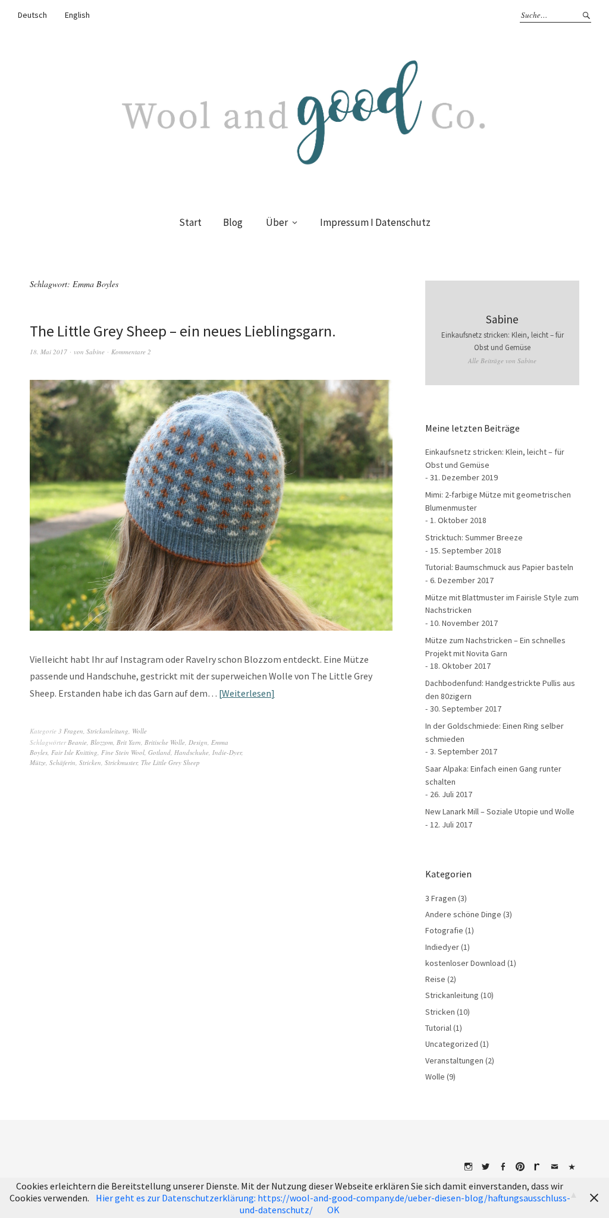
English (77, 15)
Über (277, 222)
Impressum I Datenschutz (375, 222)
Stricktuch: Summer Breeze (474, 537)
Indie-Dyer (226, 752)
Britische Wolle (165, 742)
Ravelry (537, 1167)
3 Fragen (70, 730)
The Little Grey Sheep (170, 762)
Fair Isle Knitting (74, 752)
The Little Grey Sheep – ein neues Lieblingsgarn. (183, 331)
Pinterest (520, 1167)
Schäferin (62, 762)
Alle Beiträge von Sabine (502, 360)
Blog (233, 222)
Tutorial (438, 1027)
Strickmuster (121, 762)
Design (198, 742)
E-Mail (554, 1167)
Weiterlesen (246, 693)
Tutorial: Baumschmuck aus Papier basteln (499, 567)
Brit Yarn (129, 742)
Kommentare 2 (131, 351)
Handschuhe (191, 752)
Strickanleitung (107, 730)
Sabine (95, 351)
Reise (435, 979)
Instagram (468, 1167)
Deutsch (32, 15)
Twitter (485, 1167)
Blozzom (101, 742)
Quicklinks (571, 1167)
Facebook (502, 1167)
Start (190, 222)
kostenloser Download (465, 963)
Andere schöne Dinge (463, 914)
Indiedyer (442, 947)
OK (333, 1210)
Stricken (90, 762)
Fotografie (444, 930)
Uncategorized (451, 1043)
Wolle (139, 730)
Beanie (77, 742)
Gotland (159, 752)
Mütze (38, 762)
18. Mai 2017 (48, 351)
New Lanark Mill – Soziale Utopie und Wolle (500, 811)
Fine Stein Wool (123, 752)
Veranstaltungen (454, 1060)
